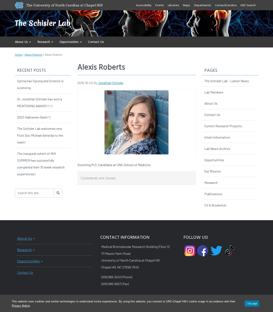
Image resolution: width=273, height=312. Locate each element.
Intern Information (217, 137)
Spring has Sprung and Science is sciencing (40, 84)
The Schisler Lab (43, 23)
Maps (186, 5)
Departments (202, 5)
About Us (22, 42)
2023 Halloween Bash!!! (34, 117)
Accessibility (143, 5)
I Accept (252, 303)
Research (44, 42)
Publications (213, 194)
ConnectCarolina (226, 5)
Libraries (173, 5)
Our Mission (212, 171)
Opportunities (70, 42)
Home (18, 54)
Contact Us (96, 42)
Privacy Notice (21, 305)
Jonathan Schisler (110, 83)
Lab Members (213, 92)
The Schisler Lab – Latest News (226, 81)
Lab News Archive (217, 148)
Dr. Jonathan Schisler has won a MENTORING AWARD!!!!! (39, 102)
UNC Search (248, 5)
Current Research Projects (223, 126)
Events (159, 5)
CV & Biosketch (215, 205)
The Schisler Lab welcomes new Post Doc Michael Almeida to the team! (40, 135)
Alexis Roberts (33, 54)
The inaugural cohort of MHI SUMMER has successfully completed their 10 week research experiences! (41, 163)
